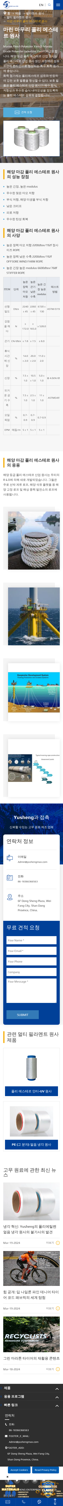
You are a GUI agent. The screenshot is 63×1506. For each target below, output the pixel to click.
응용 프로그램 (14, 1396)
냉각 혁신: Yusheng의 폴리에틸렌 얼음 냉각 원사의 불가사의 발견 (29, 1229)
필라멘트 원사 (35, 13)
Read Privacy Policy (45, 1469)
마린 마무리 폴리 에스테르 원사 (27, 21)
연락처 (10, 1415)
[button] (31, 159)
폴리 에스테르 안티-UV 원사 (31, 1091)
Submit (22, 1015)
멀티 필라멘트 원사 (19, 17)
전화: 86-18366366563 (17, 1427)
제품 (18, 13)
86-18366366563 (28, 881)
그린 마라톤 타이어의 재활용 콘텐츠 (31, 1358)
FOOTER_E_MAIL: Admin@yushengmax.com (21, 1438)
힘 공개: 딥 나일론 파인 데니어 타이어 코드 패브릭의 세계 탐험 (31, 1295)
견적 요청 (23, 112)
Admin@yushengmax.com (32, 861)
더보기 (52, 1242)
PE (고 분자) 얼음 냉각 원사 (31, 1144)
